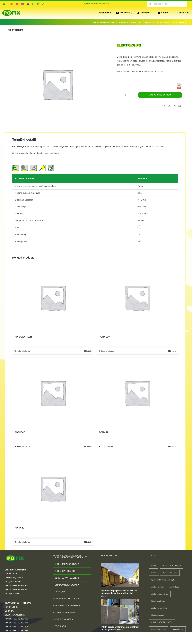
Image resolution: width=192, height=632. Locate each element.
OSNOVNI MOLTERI (65, 612)
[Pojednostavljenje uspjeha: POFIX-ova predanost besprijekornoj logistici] (120, 575)
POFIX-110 (104, 337)
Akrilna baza (174, 587)
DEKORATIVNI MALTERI (67, 578)
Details (89, 351)
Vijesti (103, 596)
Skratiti (154, 573)
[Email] (179, 106)
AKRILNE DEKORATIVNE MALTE (71, 557)
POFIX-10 (19, 528)
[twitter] (38, 4)
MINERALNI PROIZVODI (67, 598)
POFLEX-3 (19, 432)
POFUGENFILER (23, 337)
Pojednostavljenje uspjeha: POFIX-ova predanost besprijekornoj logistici (119, 591)
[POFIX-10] (53, 488)
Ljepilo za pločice (158, 601)
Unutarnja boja (177, 629)
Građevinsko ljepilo (169, 573)
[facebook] (33, 4)
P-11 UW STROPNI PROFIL (161, 622)
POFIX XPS (60, 626)
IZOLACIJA (60, 591)
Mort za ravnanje (157, 615)
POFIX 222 (104, 432)
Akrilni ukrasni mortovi (159, 594)
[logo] (11, 10)
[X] (169, 106)
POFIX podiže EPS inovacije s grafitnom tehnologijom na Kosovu (120, 628)
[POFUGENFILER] (53, 297)
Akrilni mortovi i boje (159, 608)
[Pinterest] (174, 106)
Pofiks (153, 566)
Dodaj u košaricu (160, 95)
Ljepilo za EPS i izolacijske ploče (164, 580)
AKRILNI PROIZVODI (65, 571)
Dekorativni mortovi (158, 629)
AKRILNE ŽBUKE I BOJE (67, 564)
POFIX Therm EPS (64, 619)
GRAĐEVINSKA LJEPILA (67, 585)
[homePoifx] (4, 2)
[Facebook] (164, 106)
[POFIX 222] (137, 393)
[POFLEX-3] (53, 393)
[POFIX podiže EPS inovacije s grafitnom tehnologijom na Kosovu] (120, 611)
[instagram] (43, 4)
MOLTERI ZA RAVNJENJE (68, 605)
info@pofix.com (12, 593)
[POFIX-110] (137, 297)
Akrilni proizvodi (157, 587)
